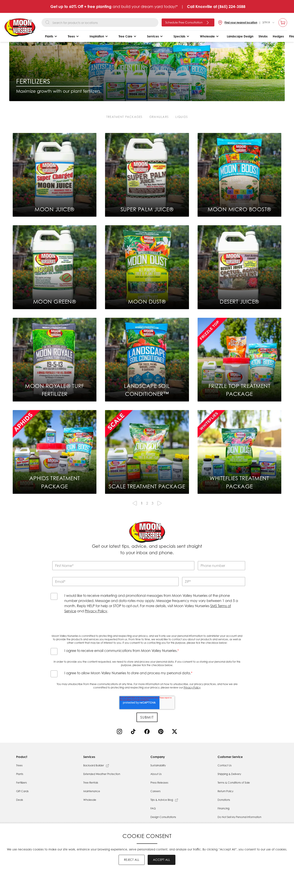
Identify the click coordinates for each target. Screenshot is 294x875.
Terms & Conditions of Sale (234, 782)
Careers (155, 791)
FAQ (153, 808)
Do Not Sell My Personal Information (239, 817)
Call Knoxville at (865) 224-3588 (216, 6)
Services (153, 36)
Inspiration (97, 36)
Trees (71, 36)
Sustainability (158, 765)
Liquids (181, 117)
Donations (224, 799)
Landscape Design (240, 36)
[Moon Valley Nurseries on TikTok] (134, 732)
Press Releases (159, 782)
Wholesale (207, 36)
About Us (156, 774)
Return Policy (225, 791)
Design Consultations (163, 817)
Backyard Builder (93, 765)
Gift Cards (22, 791)
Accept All (161, 859)
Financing (223, 808)
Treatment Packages (124, 117)
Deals (19, 799)
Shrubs (263, 36)
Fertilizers (21, 782)
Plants (49, 36)
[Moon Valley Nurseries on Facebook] (148, 732)
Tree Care (125, 36)
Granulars (159, 117)
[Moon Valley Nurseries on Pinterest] (161, 732)
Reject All (131, 859)
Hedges (278, 36)
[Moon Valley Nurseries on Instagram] (120, 732)
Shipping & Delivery (229, 774)
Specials (179, 36)
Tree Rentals (90, 782)
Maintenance (91, 791)
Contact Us (225, 765)
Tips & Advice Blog (161, 799)
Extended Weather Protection (101, 774)
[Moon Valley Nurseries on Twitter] (175, 732)
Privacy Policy (96, 611)
